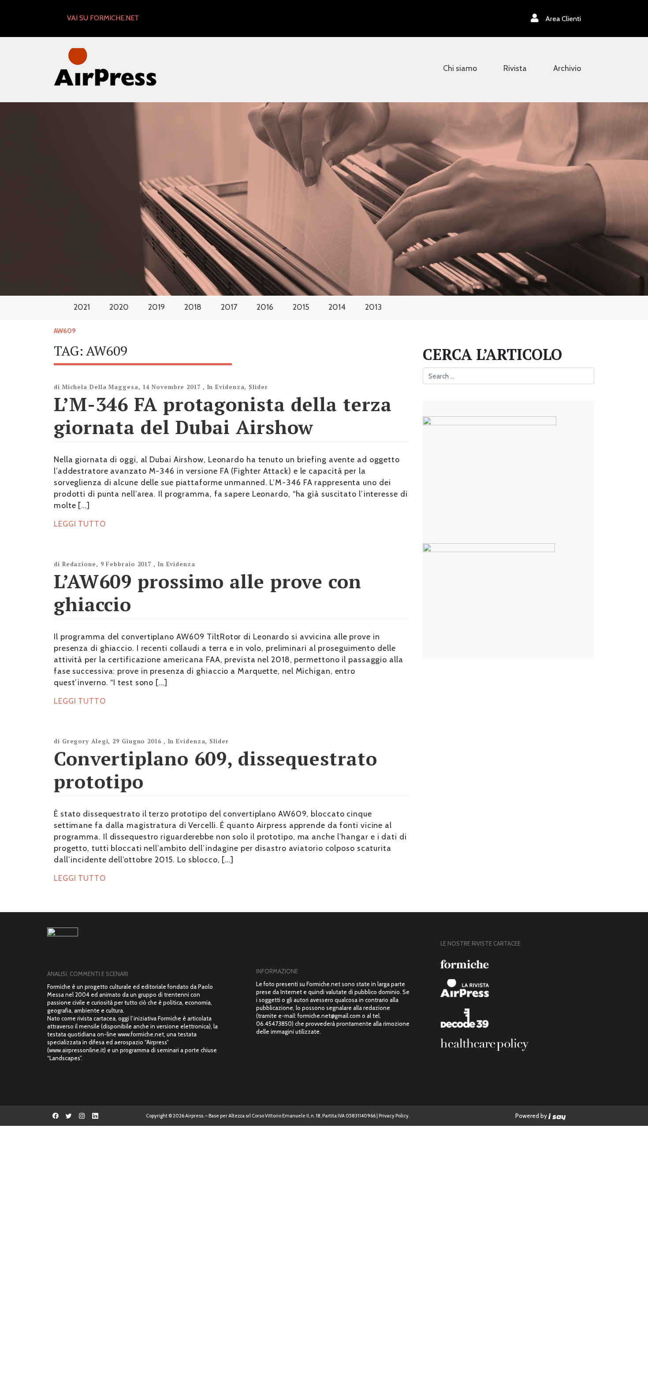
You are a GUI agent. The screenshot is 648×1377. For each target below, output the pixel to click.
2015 (301, 307)
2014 (337, 307)
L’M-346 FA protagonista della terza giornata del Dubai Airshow (223, 415)
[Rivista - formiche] (517, 964)
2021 (82, 307)
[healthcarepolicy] (517, 1045)
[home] (105, 66)
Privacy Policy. (394, 1116)
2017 (229, 307)
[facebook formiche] (55, 1115)
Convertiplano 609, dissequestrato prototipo (215, 770)
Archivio (567, 68)
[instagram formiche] (82, 1115)
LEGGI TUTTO (80, 524)
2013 (373, 307)
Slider (258, 387)
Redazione (79, 564)
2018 (192, 307)
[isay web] (557, 1115)
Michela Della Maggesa (100, 387)
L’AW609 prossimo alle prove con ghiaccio (207, 592)
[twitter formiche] (68, 1115)
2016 (265, 307)
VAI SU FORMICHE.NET (103, 18)
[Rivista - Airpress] (517, 988)
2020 (119, 307)
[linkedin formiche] (95, 1115)
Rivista (515, 68)
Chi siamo (460, 68)
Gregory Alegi (85, 741)
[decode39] (517, 1018)
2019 (156, 307)
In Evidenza (226, 387)
